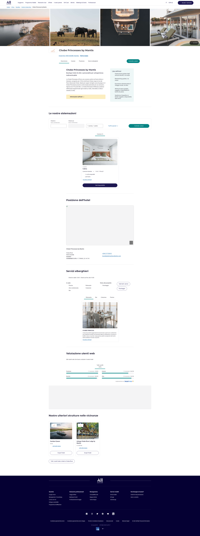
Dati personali (109, 521)
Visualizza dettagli (87, 339)
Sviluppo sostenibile (53, 502)
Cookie (117, 521)
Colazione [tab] (103, 297)
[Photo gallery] (100, 27)
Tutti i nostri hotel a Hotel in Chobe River (62, 461)
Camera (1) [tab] (100, 134)
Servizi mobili (113, 494)
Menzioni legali (125, 521)
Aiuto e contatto (134, 497)
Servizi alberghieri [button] (77, 271)
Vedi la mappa (84, 56)
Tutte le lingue (93, 499)
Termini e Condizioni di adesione (95, 521)
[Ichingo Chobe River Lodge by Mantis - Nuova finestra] (88, 431)
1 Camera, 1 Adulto (93, 126)
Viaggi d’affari (72, 494)
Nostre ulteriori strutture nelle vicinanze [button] (73, 415)
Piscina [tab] (112, 297)
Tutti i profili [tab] (100, 366)
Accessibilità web (94, 494)
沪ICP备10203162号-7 (104, 525)
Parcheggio (122, 288)
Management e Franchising (55, 497)
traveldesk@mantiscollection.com (111, 256)
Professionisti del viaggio (75, 499)
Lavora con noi (52, 499)
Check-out (72, 121)
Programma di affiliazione (55, 504)
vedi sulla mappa (56, 446)
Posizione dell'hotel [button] (78, 200)
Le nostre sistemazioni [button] (62, 113)
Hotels (8, 7)
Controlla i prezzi (133, 61)
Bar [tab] (96, 297)
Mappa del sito (93, 497)
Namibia (18, 7)
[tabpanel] (100, 162)
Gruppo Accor (52, 494)
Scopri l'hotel (61, 453)
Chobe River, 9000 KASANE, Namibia (69, 56)
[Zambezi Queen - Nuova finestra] (61, 431)
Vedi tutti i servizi (123, 284)
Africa (12, 7)
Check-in (55, 121)
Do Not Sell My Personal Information (141, 521)
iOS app (112, 497)
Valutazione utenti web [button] (80, 353)
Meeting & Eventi (73, 497)
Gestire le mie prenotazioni (137, 494)
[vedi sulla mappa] (100, 225)
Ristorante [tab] (88, 297)
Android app (113, 499)
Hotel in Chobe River (26, 7)
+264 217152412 (107, 253)
